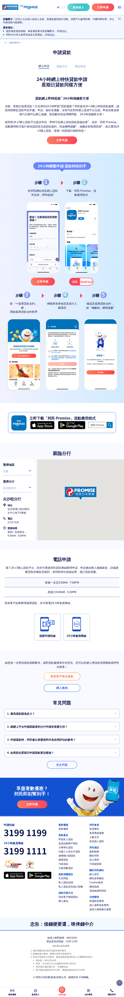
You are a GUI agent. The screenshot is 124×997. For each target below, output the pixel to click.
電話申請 (80, 66)
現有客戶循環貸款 (68, 896)
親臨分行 (62, 66)
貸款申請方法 (66, 892)
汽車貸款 (63, 863)
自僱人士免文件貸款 (69, 851)
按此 (64, 31)
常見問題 (63, 878)
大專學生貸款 (66, 847)
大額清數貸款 (66, 867)
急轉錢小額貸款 (67, 855)
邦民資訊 (94, 847)
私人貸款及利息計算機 (71, 886)
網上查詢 (63, 900)
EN (63, 7)
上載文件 (94, 837)
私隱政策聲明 (96, 900)
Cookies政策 (96, 882)
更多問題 (62, 765)
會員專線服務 (96, 832)
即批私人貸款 (66, 839)
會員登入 (78, 7)
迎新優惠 (63, 828)
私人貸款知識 (66, 882)
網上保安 (94, 874)
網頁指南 (94, 886)
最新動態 (94, 851)
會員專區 (94, 828)
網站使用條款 (96, 878)
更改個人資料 (96, 841)
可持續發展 (95, 863)
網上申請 (43, 66)
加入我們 (94, 859)
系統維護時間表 (97, 890)
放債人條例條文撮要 (100, 909)
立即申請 (103, 7)
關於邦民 (94, 855)
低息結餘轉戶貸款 (68, 843)
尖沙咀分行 (10, 488)
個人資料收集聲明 (99, 905)
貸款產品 (63, 835)
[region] (62, 26)
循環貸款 (63, 859)
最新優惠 (63, 824)
